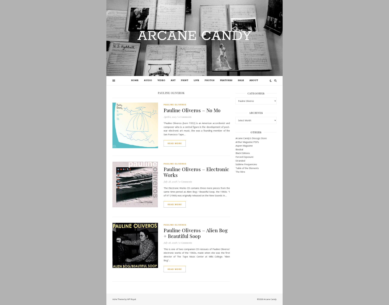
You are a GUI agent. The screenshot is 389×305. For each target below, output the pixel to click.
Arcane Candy (194, 36)
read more (175, 143)
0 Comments (184, 116)
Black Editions (243, 153)
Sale (241, 80)
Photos (210, 80)
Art (173, 80)
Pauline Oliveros (175, 104)
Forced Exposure (244, 156)
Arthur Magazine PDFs (247, 141)
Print (184, 80)
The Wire (240, 171)
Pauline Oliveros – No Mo (192, 110)
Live (196, 80)
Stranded (240, 160)
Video (161, 80)
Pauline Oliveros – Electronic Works (196, 172)
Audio (148, 80)
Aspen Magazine (244, 145)
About (254, 80)
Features (226, 80)
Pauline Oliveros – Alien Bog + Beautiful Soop (196, 233)
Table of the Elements (247, 168)
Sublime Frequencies (246, 164)
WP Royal (131, 299)
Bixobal (239, 149)
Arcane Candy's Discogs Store (251, 138)
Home (135, 80)
